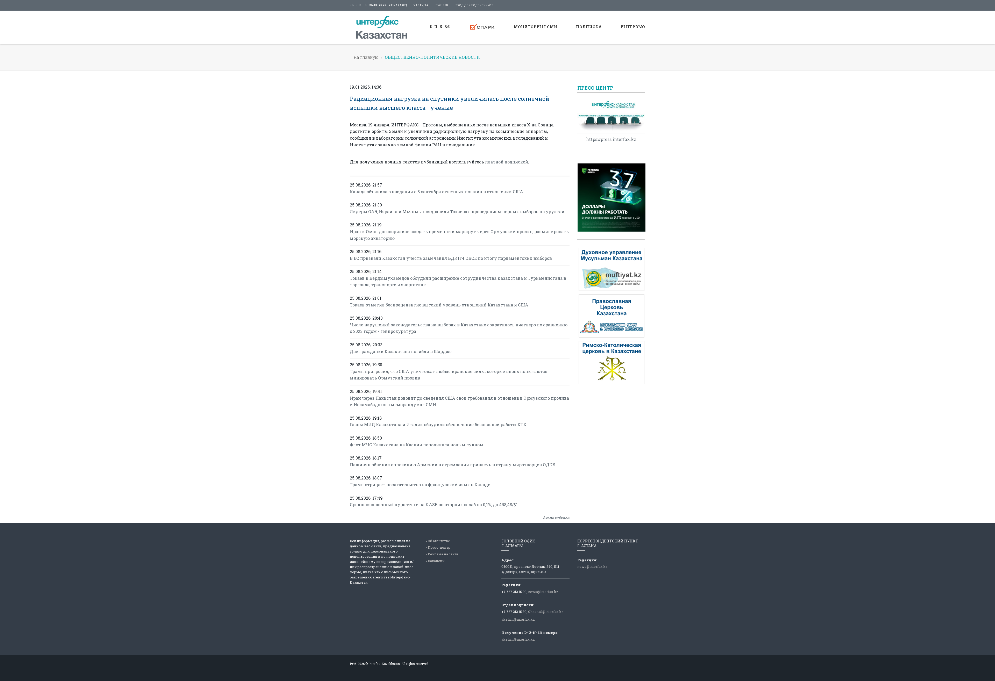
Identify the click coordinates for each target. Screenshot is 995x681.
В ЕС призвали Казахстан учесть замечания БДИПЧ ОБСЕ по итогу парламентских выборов (451, 258)
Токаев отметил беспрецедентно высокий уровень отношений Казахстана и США (439, 304)
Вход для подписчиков (474, 5)
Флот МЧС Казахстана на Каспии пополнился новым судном (416, 444)
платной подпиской (506, 161)
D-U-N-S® (440, 26)
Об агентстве (439, 541)
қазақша (421, 5)
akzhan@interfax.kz (518, 619)
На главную (366, 57)
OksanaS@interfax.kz (546, 611)
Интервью (633, 26)
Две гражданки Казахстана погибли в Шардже (401, 351)
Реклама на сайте (443, 554)
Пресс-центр (439, 547)
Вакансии (436, 560)
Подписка (589, 26)
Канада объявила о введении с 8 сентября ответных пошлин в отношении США (436, 191)
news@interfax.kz (543, 591)
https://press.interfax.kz (611, 139)
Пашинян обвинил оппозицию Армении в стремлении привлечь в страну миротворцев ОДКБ (452, 464)
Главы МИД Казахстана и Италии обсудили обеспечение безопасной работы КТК (438, 424)
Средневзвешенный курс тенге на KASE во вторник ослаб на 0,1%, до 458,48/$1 (434, 504)
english (442, 5)
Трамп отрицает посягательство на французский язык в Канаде (420, 484)
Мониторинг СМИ (535, 26)
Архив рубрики (556, 517)
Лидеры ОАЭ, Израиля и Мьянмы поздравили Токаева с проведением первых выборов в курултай (457, 211)
